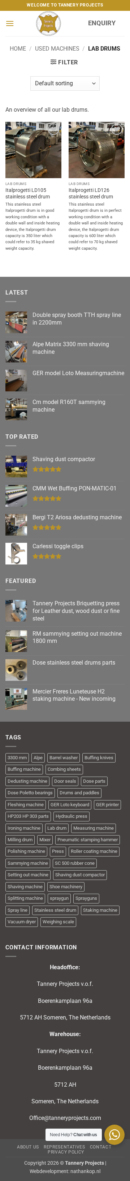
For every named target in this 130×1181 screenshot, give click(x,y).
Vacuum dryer (22, 921)
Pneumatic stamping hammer (87, 839)
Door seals (65, 781)
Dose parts (94, 781)
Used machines (57, 48)
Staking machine (100, 910)
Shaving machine (25, 886)
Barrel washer (63, 757)
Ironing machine (24, 828)
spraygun (59, 898)
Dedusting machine (27, 781)
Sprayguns (86, 898)
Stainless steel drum (55, 910)
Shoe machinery (65, 886)
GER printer (107, 804)
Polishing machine (26, 851)
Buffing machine (24, 769)
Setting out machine (28, 874)
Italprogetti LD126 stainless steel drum (91, 193)
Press (58, 851)
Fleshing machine (26, 804)
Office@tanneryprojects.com (65, 1118)
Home (18, 48)
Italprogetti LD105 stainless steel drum (27, 193)
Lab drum (56, 828)
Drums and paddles (79, 792)
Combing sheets (64, 769)
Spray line (17, 910)
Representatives (64, 1147)
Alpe (38, 757)
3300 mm (17, 757)
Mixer (45, 839)
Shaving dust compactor (80, 874)
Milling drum (20, 839)
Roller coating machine (94, 851)
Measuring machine (93, 828)
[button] (9, 23)
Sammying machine (28, 863)
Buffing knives (98, 757)
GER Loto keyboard (70, 804)
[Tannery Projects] (49, 23)
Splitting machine (25, 898)
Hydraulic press (71, 816)
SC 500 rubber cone (75, 863)
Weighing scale (58, 921)
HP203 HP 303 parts (28, 816)
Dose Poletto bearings (30, 792)
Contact (100, 1147)
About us (28, 1147)
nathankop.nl (85, 1171)
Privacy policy (66, 1152)
